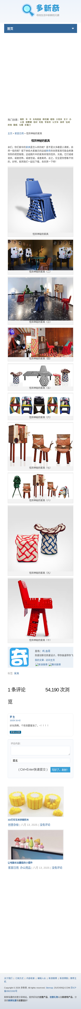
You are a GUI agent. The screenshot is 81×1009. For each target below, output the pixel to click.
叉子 (66, 119)
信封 (35, 122)
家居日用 (19, 133)
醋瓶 (15, 125)
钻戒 (68, 122)
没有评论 (45, 824)
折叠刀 (28, 125)
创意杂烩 (13, 824)
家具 (28, 147)
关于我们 (8, 978)
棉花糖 (46, 119)
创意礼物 (54, 997)
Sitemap (49, 988)
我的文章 (39, 660)
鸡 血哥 (46, 651)
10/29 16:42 (15, 720)
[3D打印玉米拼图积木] (35, 816)
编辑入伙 (41, 978)
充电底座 (37, 119)
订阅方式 (19, 978)
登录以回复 (15, 732)
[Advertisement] (40, 73)
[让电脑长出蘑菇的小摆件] (35, 859)
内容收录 (30, 978)
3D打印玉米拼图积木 (18, 820)
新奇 (48, 151)
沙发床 (59, 119)
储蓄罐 (29, 122)
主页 (10, 133)
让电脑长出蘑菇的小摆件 (20, 863)
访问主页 (50, 660)
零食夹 (48, 122)
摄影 (22, 119)
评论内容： (16, 743)
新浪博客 (64, 978)
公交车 (55, 122)
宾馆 (10, 125)
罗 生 (12, 717)
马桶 (21, 125)
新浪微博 (53, 978)
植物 (52, 119)
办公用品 (25, 867)
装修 (62, 122)
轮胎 (41, 122)
